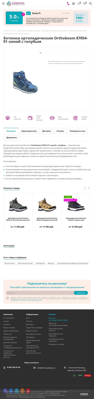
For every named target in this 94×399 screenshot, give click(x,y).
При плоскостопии (25, 263)
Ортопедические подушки (56, 335)
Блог (28, 318)
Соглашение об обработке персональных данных (26, 300)
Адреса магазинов (11, 331)
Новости (7, 324)
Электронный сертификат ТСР (32, 346)
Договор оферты (10, 342)
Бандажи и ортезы (56, 344)
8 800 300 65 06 (13, 367)
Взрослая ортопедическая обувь (58, 324)
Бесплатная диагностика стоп (33, 352)
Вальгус (51, 263)
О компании (8, 318)
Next (89, 188)
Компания (8, 314)
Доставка (30, 324)
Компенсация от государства (10, 338)
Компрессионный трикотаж (56, 340)
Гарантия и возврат (34, 327)
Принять (84, 394)
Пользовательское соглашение (32, 397)
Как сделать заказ (33, 334)
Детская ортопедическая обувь (58, 319)
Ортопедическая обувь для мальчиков (72, 263)
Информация (32, 314)
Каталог (52, 314)
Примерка (30, 337)
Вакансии (7, 334)
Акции (6, 321)
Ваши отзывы (9, 327)
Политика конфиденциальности (12, 346)
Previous (85, 188)
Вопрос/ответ (31, 331)
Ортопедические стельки (56, 329)
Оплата (29, 321)
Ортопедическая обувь (33, 341)
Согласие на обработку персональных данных (9, 354)
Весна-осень (10, 263)
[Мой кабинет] (73, 3)
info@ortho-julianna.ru (46, 368)
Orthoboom (40, 263)
